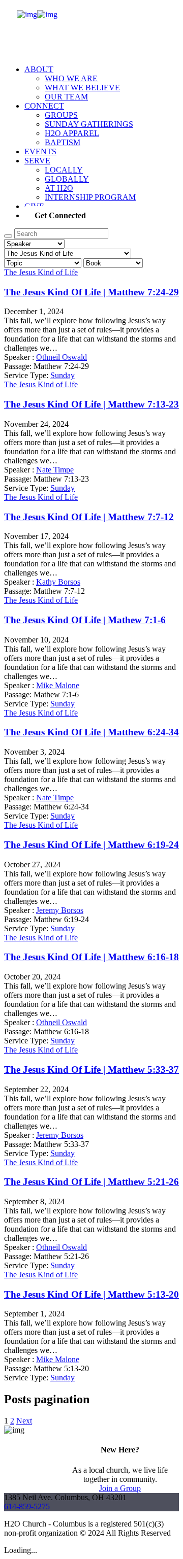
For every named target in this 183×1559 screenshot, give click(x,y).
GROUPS (61, 115)
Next (24, 1420)
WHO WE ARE (71, 78)
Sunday (62, 375)
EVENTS (40, 151)
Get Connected (60, 215)
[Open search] (8, 236)
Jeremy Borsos (59, 910)
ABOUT (38, 69)
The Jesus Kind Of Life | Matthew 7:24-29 (91, 292)
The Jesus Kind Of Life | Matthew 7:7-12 (89, 517)
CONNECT (44, 105)
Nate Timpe (55, 469)
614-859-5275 (27, 1506)
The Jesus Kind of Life (41, 272)
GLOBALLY (67, 179)
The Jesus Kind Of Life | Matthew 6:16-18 (91, 957)
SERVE (37, 160)
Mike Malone (57, 685)
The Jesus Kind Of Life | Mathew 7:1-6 (85, 620)
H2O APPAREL (72, 133)
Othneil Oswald (61, 357)
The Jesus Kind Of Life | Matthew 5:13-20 (91, 1294)
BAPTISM (62, 142)
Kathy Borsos (58, 582)
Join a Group (120, 1488)
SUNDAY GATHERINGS (89, 124)
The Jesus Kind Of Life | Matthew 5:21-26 (91, 1181)
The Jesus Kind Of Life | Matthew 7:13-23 (91, 404)
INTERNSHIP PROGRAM (90, 197)
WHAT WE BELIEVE (82, 87)
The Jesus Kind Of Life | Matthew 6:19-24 (91, 844)
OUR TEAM (66, 96)
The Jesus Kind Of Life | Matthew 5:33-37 (91, 1069)
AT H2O (59, 188)
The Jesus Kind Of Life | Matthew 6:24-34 (91, 732)
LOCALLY (64, 169)
